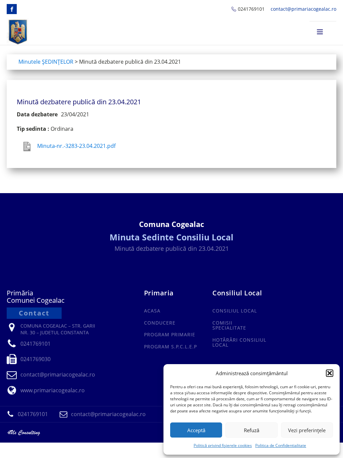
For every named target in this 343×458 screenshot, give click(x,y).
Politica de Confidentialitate (280, 445)
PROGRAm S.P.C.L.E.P (170, 346)
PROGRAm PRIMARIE (169, 334)
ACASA (152, 310)
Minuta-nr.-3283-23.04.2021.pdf (76, 146)
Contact (34, 313)
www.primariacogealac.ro (52, 390)
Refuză (251, 430)
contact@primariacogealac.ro (303, 9)
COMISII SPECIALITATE (229, 325)
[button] (329, 373)
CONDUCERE (160, 322)
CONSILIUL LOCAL (234, 310)
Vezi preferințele (307, 430)
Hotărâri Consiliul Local (239, 342)
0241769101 (251, 9)
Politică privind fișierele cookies (223, 445)
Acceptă (196, 430)
